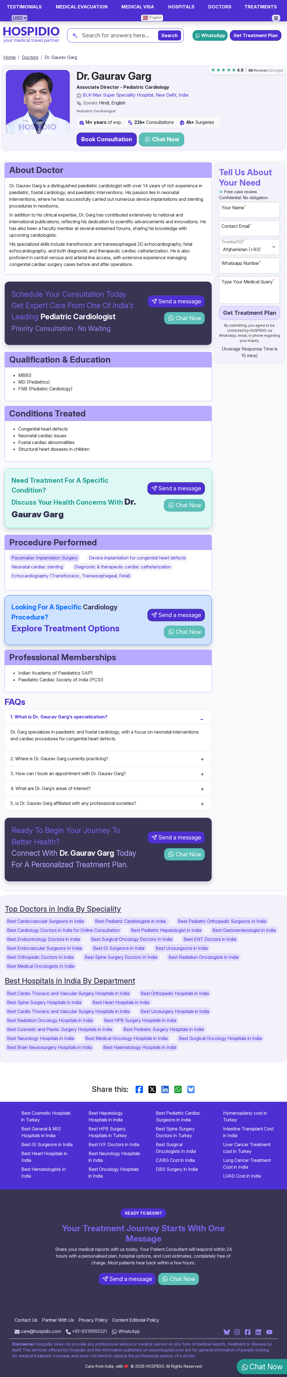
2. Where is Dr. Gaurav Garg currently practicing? (59, 758)
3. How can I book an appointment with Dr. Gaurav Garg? (68, 773)
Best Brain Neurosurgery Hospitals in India (49, 1047)
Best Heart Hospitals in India (120, 1002)
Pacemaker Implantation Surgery (44, 558)
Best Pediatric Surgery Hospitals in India (163, 1029)
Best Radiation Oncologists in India (203, 957)
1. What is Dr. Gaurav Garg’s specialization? (58, 717)
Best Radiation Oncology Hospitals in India (50, 1020)
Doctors (30, 57)
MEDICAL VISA (137, 7)
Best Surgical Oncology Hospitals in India (220, 1038)
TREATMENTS (260, 7)
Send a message (179, 301)
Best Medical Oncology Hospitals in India (126, 1038)
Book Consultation (106, 139)
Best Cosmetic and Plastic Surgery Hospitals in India (59, 1029)
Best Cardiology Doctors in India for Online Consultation (63, 930)
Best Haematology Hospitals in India (139, 1047)
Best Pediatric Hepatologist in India (166, 930)
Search (169, 35)
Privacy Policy (93, 1320)
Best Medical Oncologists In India (40, 966)
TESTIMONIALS (24, 7)
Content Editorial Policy (135, 1320)
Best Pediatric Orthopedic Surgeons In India (222, 921)
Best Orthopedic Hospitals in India (175, 993)
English (154, 17)
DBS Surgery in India (177, 1169)
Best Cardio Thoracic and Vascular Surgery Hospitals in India (68, 993)
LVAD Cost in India (242, 1176)
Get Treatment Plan (255, 35)
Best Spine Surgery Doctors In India (121, 957)
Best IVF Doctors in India (114, 1144)
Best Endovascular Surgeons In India (44, 948)
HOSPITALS (181, 7)
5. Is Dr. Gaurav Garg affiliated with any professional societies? (73, 803)
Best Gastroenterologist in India (244, 930)
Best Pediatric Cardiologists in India (131, 921)
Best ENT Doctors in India (210, 939)
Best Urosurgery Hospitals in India (175, 1011)
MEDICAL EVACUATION (82, 7)
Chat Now (165, 139)
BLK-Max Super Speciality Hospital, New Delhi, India (135, 95)
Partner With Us (58, 1320)
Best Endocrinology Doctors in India (43, 939)
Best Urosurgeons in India (182, 948)
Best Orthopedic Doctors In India (40, 957)
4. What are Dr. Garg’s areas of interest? (50, 788)
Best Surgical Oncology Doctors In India (131, 939)
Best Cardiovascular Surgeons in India (45, 921)
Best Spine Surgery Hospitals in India (44, 1002)
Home (9, 57)
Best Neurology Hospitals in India (40, 1038)
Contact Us (26, 1320)
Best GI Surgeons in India (118, 948)
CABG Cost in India (175, 1160)
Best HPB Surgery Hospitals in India (140, 1020)
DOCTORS (220, 7)
